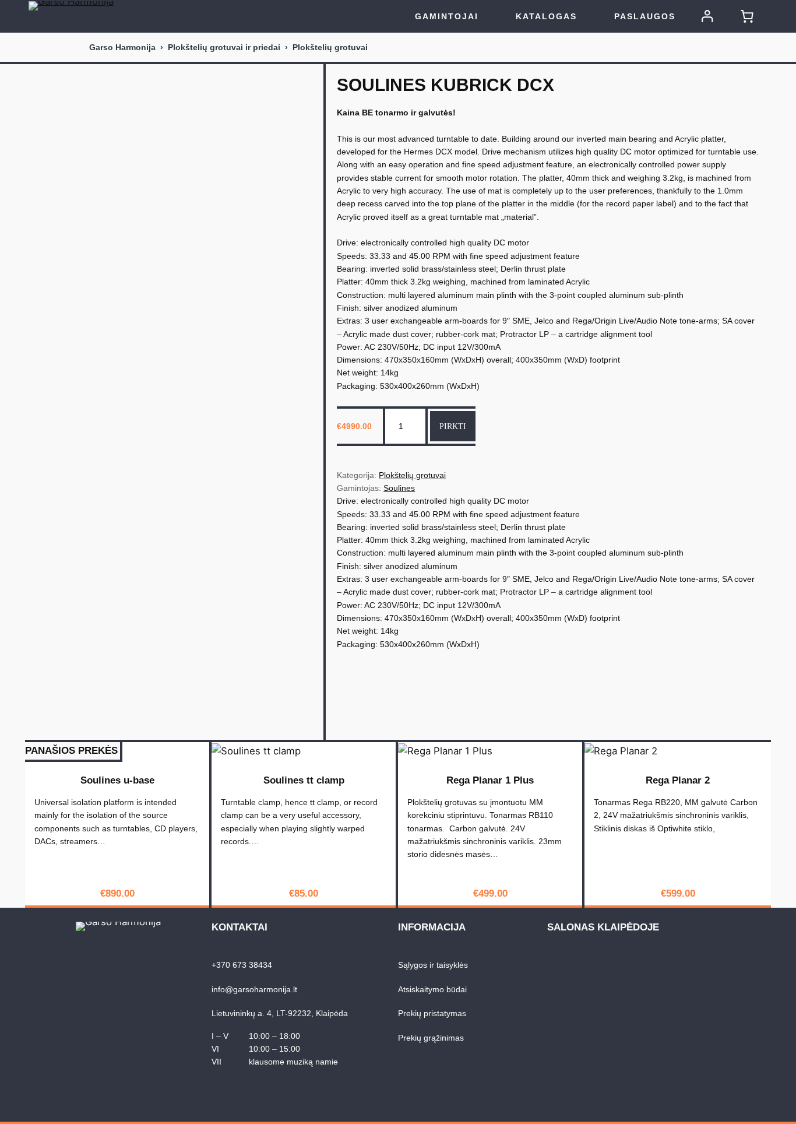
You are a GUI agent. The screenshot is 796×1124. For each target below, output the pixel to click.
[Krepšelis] (747, 16)
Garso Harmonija (122, 47)
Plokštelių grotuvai (330, 47)
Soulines (399, 488)
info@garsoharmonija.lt (254, 989)
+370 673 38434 (242, 965)
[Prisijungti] (707, 16)
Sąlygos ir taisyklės (433, 965)
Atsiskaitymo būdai (432, 989)
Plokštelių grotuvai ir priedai (224, 47)
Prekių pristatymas (432, 1013)
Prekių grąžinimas (431, 1037)
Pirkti (452, 426)
